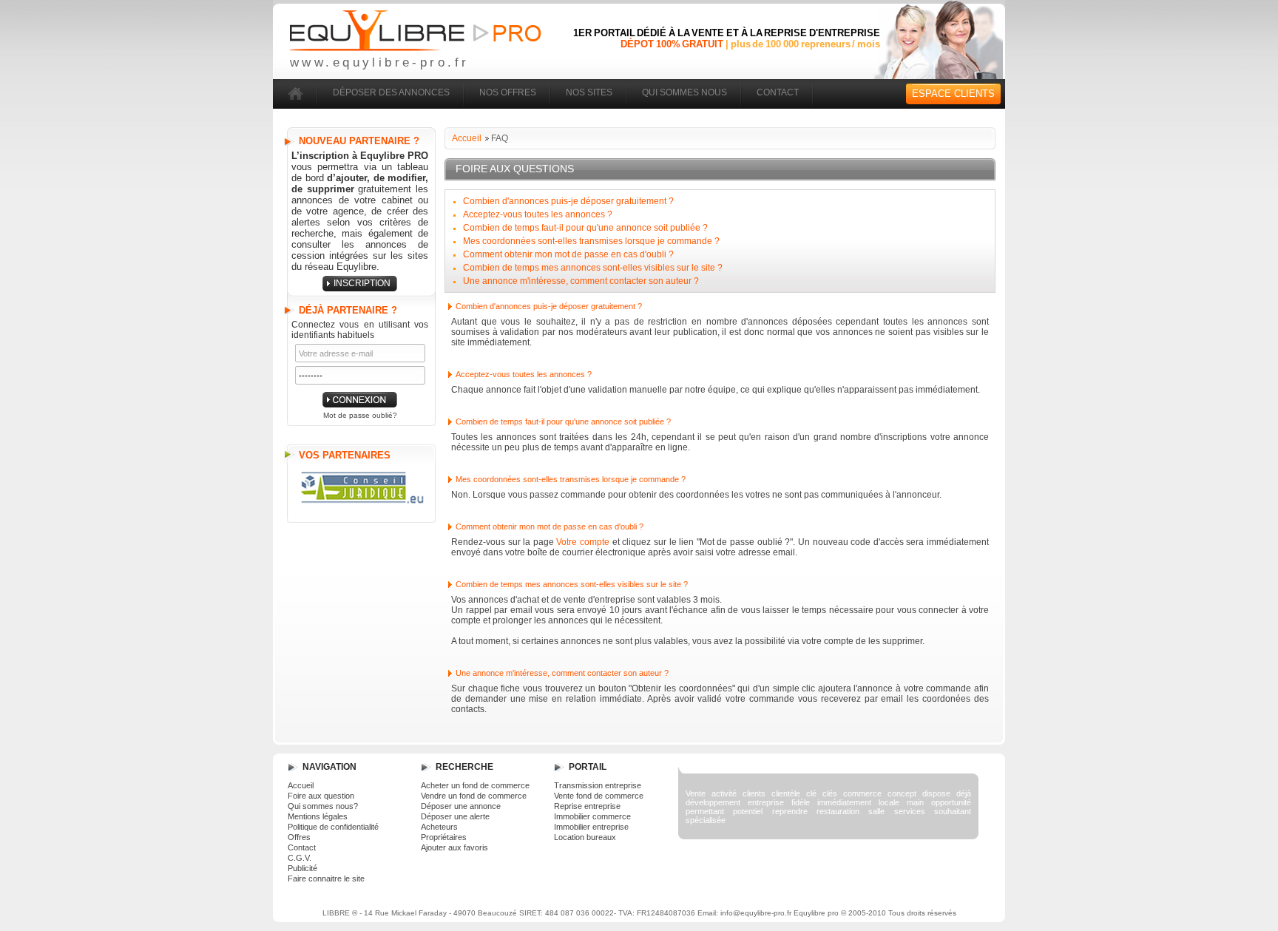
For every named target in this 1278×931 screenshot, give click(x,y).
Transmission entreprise (597, 785)
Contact (302, 847)
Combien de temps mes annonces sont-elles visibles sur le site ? (593, 268)
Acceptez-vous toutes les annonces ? (537, 214)
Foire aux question (321, 795)
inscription (362, 283)
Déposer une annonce (461, 806)
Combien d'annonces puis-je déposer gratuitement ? (568, 201)
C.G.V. (299, 857)
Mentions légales (318, 816)
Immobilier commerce (592, 816)
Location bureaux (585, 837)
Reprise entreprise (587, 806)
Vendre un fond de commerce (474, 795)
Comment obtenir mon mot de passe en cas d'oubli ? (568, 254)
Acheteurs (439, 826)
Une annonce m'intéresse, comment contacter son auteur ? (581, 281)
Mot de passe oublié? (360, 415)
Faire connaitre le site (326, 878)
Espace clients (953, 93)
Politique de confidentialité (333, 826)
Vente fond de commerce (598, 795)
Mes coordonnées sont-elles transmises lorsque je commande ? (591, 241)
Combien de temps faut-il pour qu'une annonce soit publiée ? (585, 228)
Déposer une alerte (455, 816)
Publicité (302, 868)
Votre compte (582, 542)
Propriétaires (444, 837)
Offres (299, 837)
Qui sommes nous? (323, 806)
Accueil (466, 138)
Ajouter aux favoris (454, 847)
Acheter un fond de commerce (475, 785)
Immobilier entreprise (591, 826)
